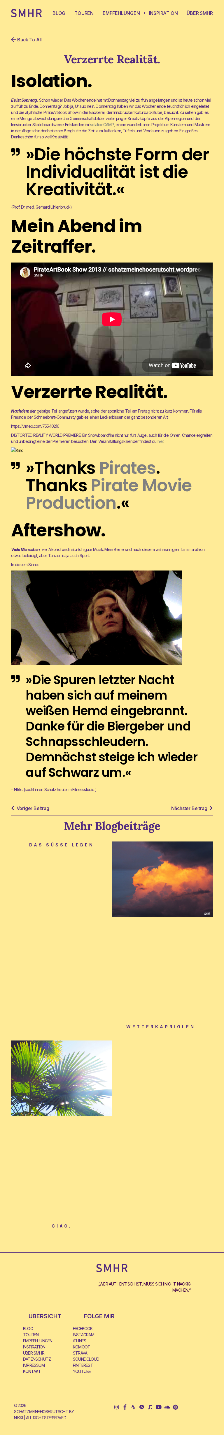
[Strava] (133, 1407)
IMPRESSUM (34, 1365)
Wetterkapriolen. (162, 1026)
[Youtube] (158, 1407)
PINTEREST (83, 1365)
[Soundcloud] (167, 1407)
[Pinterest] (175, 1407)
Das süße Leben (61, 844)
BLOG (58, 13)
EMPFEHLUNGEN (121, 13)
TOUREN (84, 13)
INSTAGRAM (83, 1334)
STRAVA (80, 1353)
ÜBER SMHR (200, 13)
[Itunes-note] (150, 1407)
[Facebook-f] (125, 1407)
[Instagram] (116, 1407)
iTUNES (79, 1340)
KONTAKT (32, 1371)
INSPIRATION (163, 13)
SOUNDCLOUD (86, 1359)
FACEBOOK (83, 1328)
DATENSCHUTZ (37, 1359)
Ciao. (62, 1225)
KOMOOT (81, 1346)
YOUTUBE (82, 1371)
